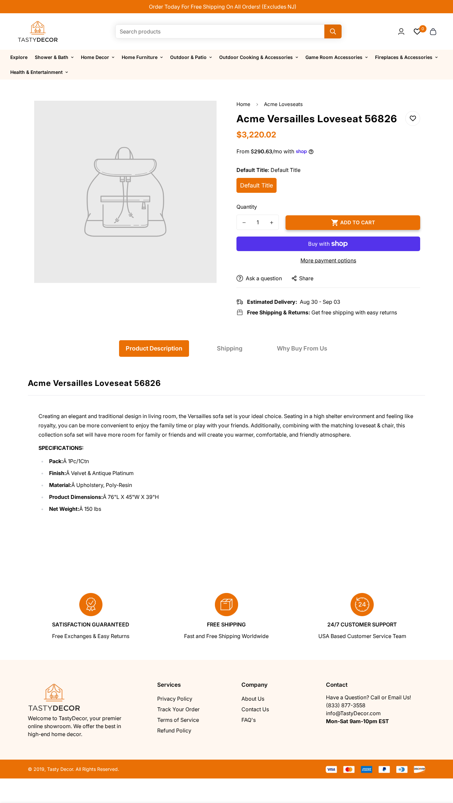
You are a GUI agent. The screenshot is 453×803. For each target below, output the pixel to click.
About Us (252, 698)
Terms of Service (178, 720)
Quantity (246, 206)
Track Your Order (178, 709)
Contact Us (255, 709)
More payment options (328, 260)
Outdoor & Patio (188, 57)
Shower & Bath (51, 57)
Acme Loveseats (283, 104)
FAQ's (248, 720)
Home (243, 104)
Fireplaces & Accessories (403, 57)
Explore (19, 57)
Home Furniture (140, 57)
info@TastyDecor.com (353, 713)
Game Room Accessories (333, 57)
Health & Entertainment (36, 72)
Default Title (256, 185)
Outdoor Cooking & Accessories (256, 57)
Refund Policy (174, 730)
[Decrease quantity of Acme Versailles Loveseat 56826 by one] (244, 222)
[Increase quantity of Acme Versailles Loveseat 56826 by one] (271, 222)
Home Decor (95, 57)
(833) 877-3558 (345, 705)
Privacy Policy (174, 698)
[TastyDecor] (38, 31)
